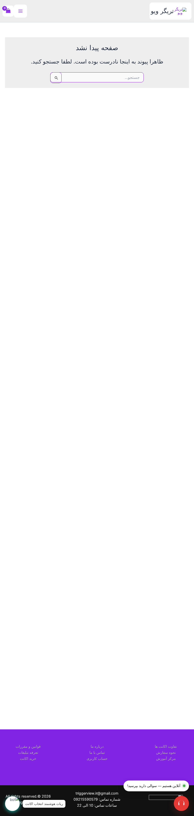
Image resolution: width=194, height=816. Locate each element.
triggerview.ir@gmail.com (97, 793)
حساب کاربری (97, 758)
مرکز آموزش (166, 758)
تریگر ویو (162, 11)
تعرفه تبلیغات (28, 752)
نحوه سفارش (166, 752)
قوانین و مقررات (28, 746)
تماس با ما (97, 752)
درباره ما (97, 746)
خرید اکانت (28, 758)
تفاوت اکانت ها (166, 746)
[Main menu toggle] (20, 11)
